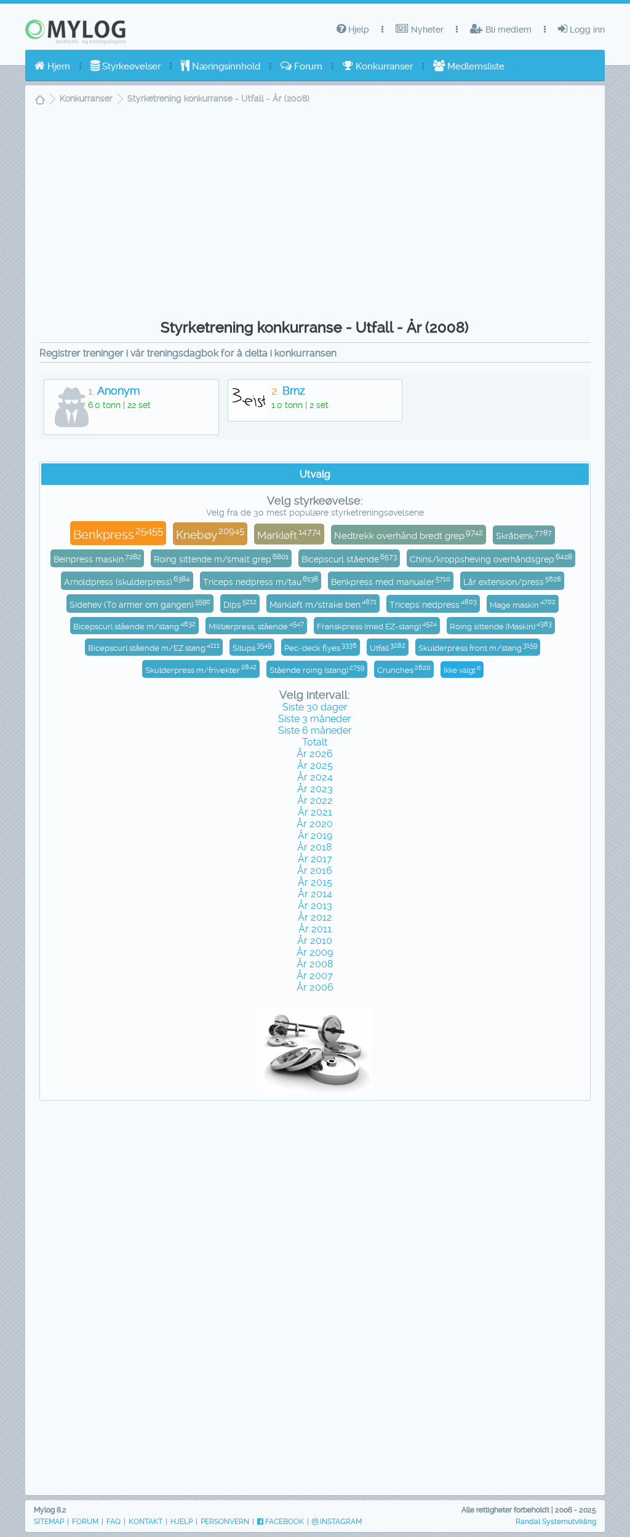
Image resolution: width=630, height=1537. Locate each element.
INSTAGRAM (340, 1521)
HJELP (181, 1521)
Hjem (57, 66)
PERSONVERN (225, 1521)
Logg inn (586, 29)
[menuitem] (52, 66)
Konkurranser (383, 66)
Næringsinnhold (224, 66)
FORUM (85, 1521)
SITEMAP (49, 1521)
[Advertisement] (315, 216)
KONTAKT (145, 1521)
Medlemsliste (474, 66)
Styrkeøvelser (130, 66)
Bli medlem (507, 29)
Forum (307, 66)
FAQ (113, 1521)
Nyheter (426, 29)
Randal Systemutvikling (556, 1521)
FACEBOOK (283, 1521)
